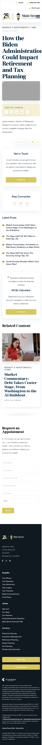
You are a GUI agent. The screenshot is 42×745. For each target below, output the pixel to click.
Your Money (6, 578)
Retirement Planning (10, 640)
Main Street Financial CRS (12, 622)
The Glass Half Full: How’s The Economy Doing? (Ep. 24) (19, 254)
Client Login (35, 8)
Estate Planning (8, 643)
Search (21, 2)
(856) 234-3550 (35, 2)
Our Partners (7, 615)
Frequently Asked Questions (13, 618)
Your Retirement (8, 584)
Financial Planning (9, 633)
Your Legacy (7, 588)
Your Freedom (7, 591)
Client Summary (21, 667)
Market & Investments (10, 594)
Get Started (21, 312)
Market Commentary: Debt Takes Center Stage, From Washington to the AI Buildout (21, 227)
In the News (6, 597)
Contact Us (21, 180)
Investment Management (12, 637)
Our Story (6, 612)
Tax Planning (7, 646)
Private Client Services (11, 649)
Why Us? (5, 609)
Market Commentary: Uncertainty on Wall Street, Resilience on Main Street (22, 245)
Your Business (7, 581)
